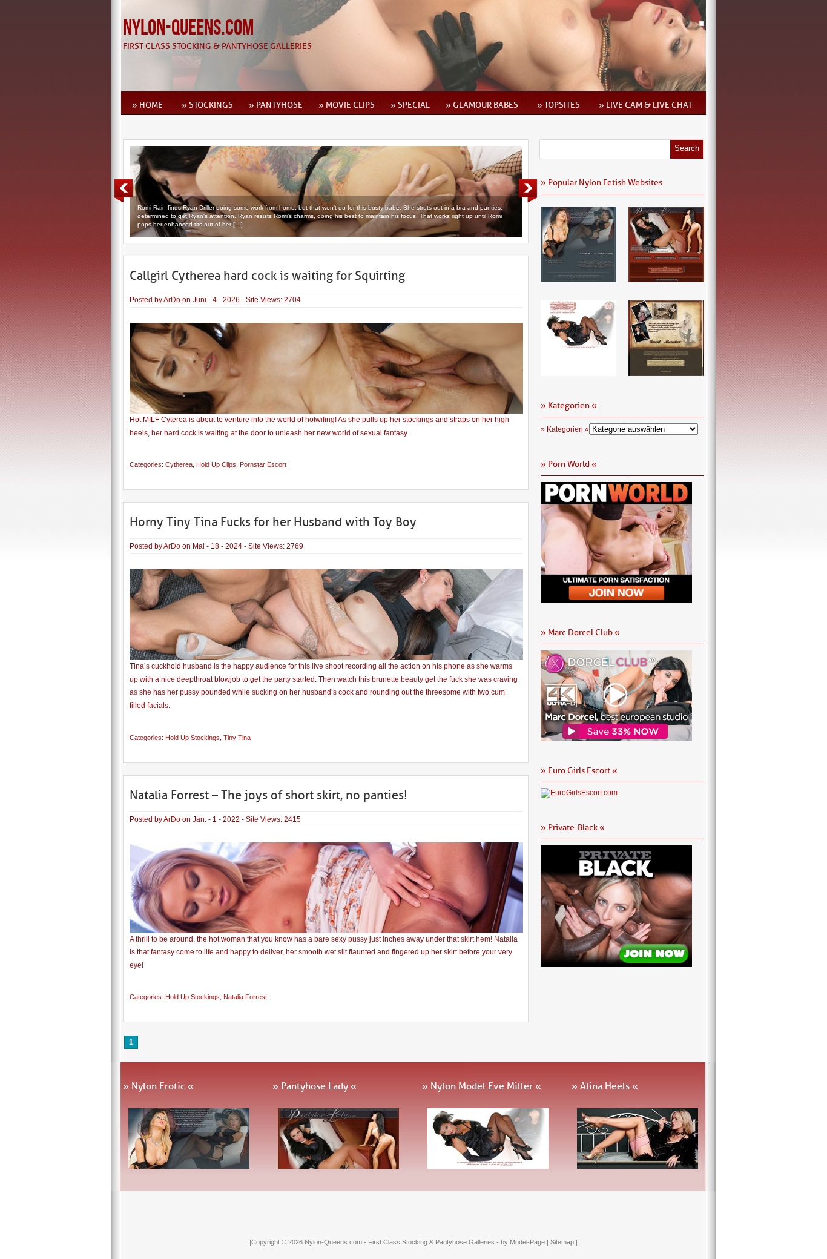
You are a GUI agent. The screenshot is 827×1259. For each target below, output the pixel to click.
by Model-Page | (525, 1242)
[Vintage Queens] (666, 372)
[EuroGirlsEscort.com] (579, 792)
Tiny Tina (237, 737)
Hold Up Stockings (192, 737)
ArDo (171, 300)
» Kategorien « (565, 429)
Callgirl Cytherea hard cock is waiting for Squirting (267, 275)
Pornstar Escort (263, 464)
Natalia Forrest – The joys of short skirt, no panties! (268, 795)
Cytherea (179, 464)
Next (528, 190)
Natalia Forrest (245, 996)
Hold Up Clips (216, 464)
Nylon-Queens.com (188, 28)
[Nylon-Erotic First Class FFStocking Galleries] (578, 278)
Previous (123, 190)
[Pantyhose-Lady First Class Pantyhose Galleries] (666, 278)
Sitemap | (564, 1242)
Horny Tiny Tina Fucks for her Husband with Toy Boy (273, 522)
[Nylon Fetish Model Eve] (578, 372)
